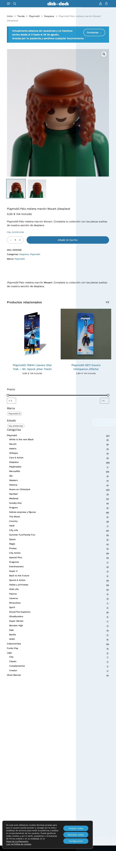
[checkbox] (14, 414)
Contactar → (94, 32)
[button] (8, 3)
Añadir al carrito (68, 240)
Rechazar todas (76, 834)
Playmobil (34, 16)
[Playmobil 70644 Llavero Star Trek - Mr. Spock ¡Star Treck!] (32, 334)
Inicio (10, 16)
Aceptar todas (76, 828)
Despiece (49, 16)
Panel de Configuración (17, 841)
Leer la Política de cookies (18, 844)
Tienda (20, 16)
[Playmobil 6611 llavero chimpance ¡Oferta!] (86, 334)
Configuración (76, 841)
